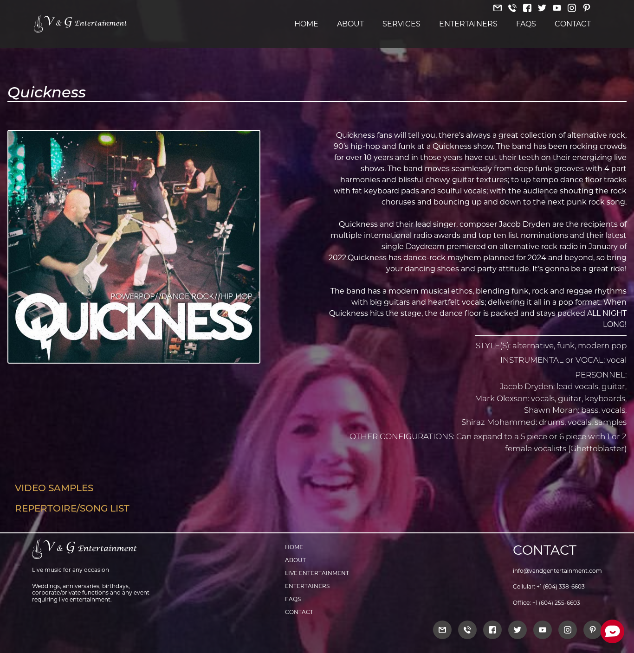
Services (401, 23)
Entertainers (468, 23)
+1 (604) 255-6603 (556, 602)
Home (306, 23)
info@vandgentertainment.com (557, 570)
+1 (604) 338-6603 (561, 586)
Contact (573, 23)
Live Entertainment (317, 573)
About (350, 23)
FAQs (526, 23)
